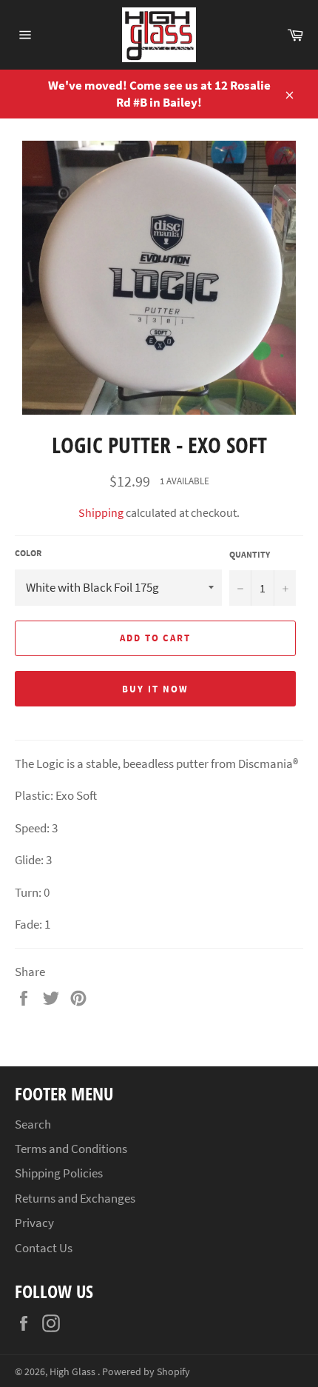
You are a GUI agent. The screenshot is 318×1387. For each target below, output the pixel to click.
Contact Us (43, 1248)
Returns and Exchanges (75, 1198)
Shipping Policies (59, 1173)
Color (28, 552)
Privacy (34, 1222)
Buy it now (155, 689)
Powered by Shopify (146, 1372)
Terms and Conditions (71, 1148)
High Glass (74, 1372)
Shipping (101, 512)
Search (33, 1124)
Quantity (249, 554)
